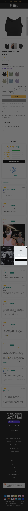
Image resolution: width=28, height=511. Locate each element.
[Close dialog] (26, 247)
